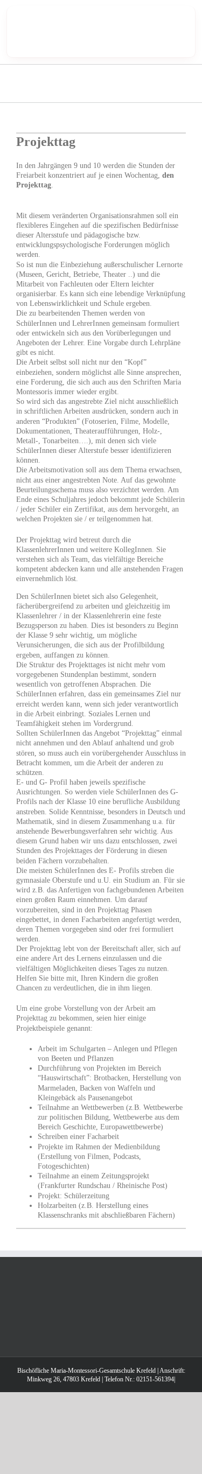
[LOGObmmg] (60, 14)
